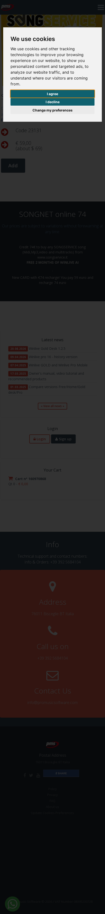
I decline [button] (53, 102)
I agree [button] (52, 94)
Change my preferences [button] (52, 110)
